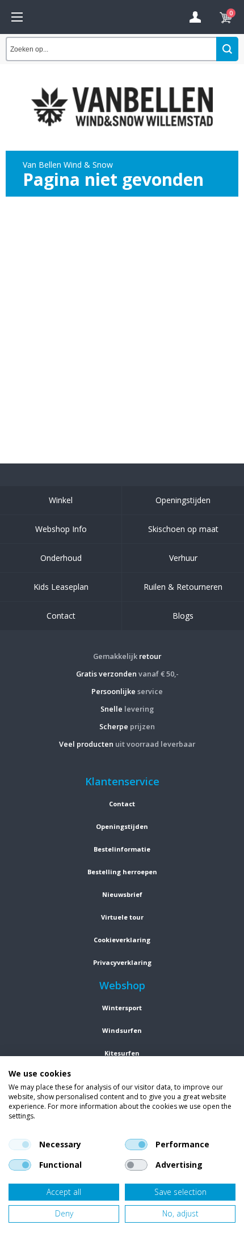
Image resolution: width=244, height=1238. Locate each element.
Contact (61, 615)
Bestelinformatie (122, 849)
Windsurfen (122, 1030)
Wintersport (122, 1007)
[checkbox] (20, 1144)
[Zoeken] (227, 49)
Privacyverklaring (122, 962)
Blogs (183, 615)
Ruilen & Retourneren (183, 586)
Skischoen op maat (183, 529)
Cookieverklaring (122, 939)
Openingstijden (183, 500)
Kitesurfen (122, 1053)
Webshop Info (61, 529)
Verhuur (183, 557)
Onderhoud (61, 557)
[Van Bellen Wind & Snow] (122, 98)
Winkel (61, 500)
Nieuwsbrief (122, 894)
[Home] (17, 17)
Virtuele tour (122, 917)
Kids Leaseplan (61, 586)
